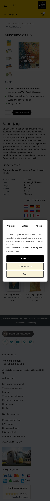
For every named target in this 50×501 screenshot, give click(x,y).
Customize (24, 266)
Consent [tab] (11, 226)
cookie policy (32, 248)
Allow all (25, 258)
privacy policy (12, 251)
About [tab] (39, 226)
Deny (25, 274)
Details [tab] (25, 226)
